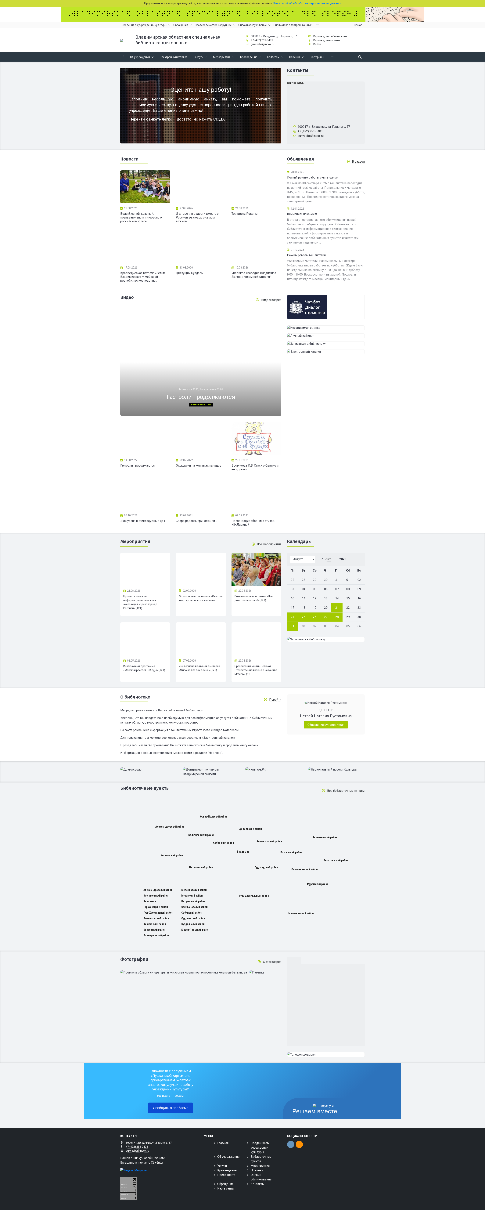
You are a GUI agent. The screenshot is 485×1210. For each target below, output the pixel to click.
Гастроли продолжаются (137, 465)
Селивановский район (304, 869)
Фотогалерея (272, 962)
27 (326, 617)
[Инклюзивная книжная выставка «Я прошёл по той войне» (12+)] (201, 639)
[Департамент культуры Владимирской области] (211, 771)
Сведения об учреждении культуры (260, 1147)
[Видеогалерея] (145, 438)
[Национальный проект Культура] (336, 769)
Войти (317, 44)
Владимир (243, 851)
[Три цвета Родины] (256, 187)
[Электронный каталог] (326, 351)
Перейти (275, 699)
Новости (129, 159)
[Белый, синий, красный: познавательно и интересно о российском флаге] (145, 187)
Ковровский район (291, 852)
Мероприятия (135, 541)
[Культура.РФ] (273, 769)
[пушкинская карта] (326, 297)
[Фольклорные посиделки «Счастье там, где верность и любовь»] (201, 569)
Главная (222, 1143)
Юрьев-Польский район (213, 816)
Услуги (222, 1166)
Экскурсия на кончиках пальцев (198, 465)
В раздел (358, 161)
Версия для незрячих (326, 40)
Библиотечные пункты (145, 788)
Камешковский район (269, 841)
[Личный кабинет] (326, 336)
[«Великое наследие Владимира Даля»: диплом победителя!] (256, 246)
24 (292, 617)
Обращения (225, 1184)
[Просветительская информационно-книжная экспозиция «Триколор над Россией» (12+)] (145, 569)
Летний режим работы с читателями (312, 177)
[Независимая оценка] (326, 328)
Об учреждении (228, 1156)
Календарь (299, 541)
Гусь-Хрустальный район (254, 895)
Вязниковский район (324, 837)
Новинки (257, 1170)
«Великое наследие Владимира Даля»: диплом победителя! (254, 275)
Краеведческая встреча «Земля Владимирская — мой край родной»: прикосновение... (142, 276)
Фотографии (134, 959)
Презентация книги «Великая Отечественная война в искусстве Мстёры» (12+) (256, 670)
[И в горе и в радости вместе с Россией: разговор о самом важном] (201, 187)
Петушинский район (201, 867)
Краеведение (227, 1170)
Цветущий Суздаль (189, 273)
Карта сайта (225, 1188)
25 (303, 617)
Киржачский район (172, 855)
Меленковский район (301, 913)
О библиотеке (135, 697)
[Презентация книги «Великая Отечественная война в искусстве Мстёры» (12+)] (256, 639)
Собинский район (223, 842)
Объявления (300, 159)
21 (337, 607)
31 (292, 626)
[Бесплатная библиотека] (326, 1054)
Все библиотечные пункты (346, 791)
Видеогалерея (271, 300)
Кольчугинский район (201, 834)
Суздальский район (250, 828)
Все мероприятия (269, 544)
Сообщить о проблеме (170, 1108)
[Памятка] (256, 972)
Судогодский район (266, 867)
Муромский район (318, 884)
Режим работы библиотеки (306, 255)
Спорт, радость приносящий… (196, 521)
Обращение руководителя (325, 725)
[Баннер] (242, 14)
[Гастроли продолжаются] (200, 362)
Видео (127, 297)
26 (314, 617)
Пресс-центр (226, 1175)
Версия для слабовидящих (330, 36)
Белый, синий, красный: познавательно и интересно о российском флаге (141, 217)
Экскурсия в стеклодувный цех (142, 521)
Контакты (297, 70)
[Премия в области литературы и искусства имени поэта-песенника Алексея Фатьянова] (183, 972)
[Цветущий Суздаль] (201, 246)
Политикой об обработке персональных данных (307, 3)
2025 (328, 559)
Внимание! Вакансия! (302, 214)
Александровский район (170, 826)
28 (337, 617)
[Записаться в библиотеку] (326, 343)
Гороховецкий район (336, 860)
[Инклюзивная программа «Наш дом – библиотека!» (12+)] (256, 569)
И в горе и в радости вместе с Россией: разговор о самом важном (197, 217)
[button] (272, 364)
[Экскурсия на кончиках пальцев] (201, 438)
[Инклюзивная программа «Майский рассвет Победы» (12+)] (145, 639)
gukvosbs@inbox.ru (262, 44)
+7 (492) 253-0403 (262, 40)
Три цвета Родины (245, 213)
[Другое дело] (148, 769)
